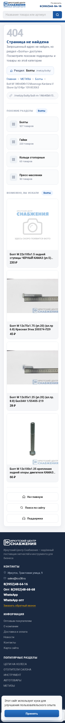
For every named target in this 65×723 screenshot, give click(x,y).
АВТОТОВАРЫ (12, 680)
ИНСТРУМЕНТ (12, 675)
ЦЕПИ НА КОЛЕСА (15, 664)
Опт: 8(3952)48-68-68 (19, 589)
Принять (32, 713)
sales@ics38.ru (17, 578)
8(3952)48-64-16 (50, 4)
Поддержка (35, 518)
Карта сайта (11, 648)
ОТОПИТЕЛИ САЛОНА (17, 669)
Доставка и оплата (15, 631)
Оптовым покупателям (18, 621)
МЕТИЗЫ (26, 79)
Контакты (10, 642)
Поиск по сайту (35, 507)
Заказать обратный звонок (20, 605)
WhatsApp (11, 594)
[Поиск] (57, 14)
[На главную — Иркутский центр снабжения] (14, 5)
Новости (9, 637)
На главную (35, 496)
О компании (11, 626)
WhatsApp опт (14, 600)
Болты (39, 79)
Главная (11, 79)
